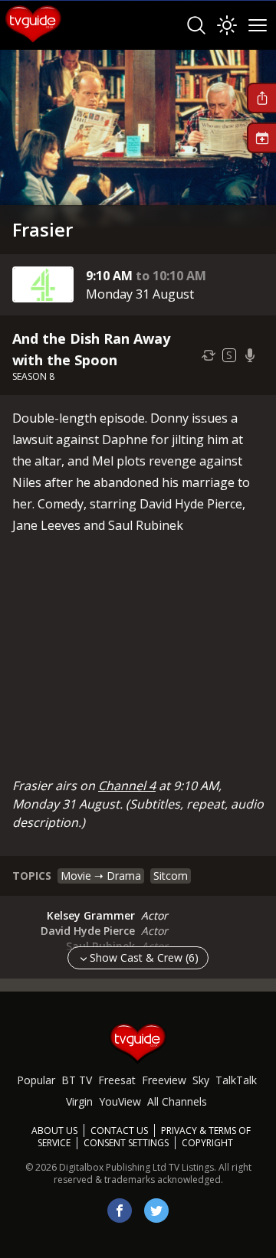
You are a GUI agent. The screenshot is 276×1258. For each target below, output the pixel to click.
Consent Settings (126, 1143)
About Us (54, 1130)
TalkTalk (236, 1080)
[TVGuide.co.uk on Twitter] (156, 1210)
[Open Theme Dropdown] (227, 25)
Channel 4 (127, 785)
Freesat (117, 1080)
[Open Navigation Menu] (257, 25)
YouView (120, 1101)
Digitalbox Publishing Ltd (112, 1167)
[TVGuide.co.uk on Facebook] (119, 1210)
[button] (261, 98)
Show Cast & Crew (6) (144, 957)
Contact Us (119, 1130)
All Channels (177, 1101)
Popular (36, 1080)
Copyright (207, 1142)
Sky (200, 1080)
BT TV (76, 1080)
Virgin (79, 1101)
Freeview (164, 1080)
